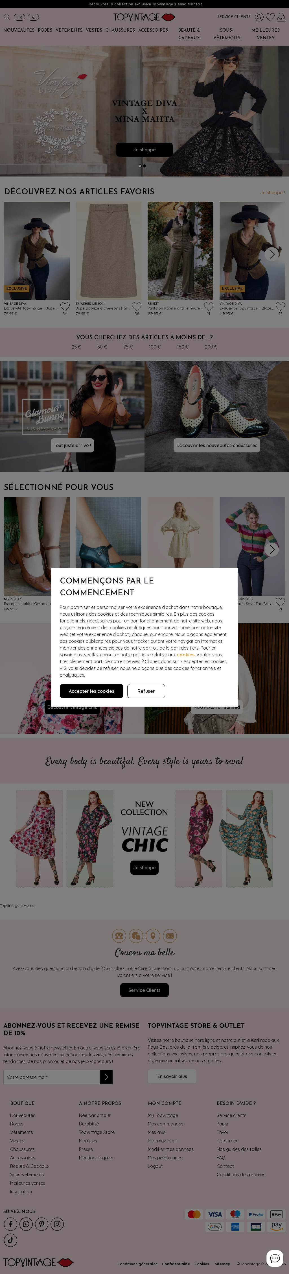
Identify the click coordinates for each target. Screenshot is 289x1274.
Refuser (146, 691)
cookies (185, 654)
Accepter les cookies (91, 691)
